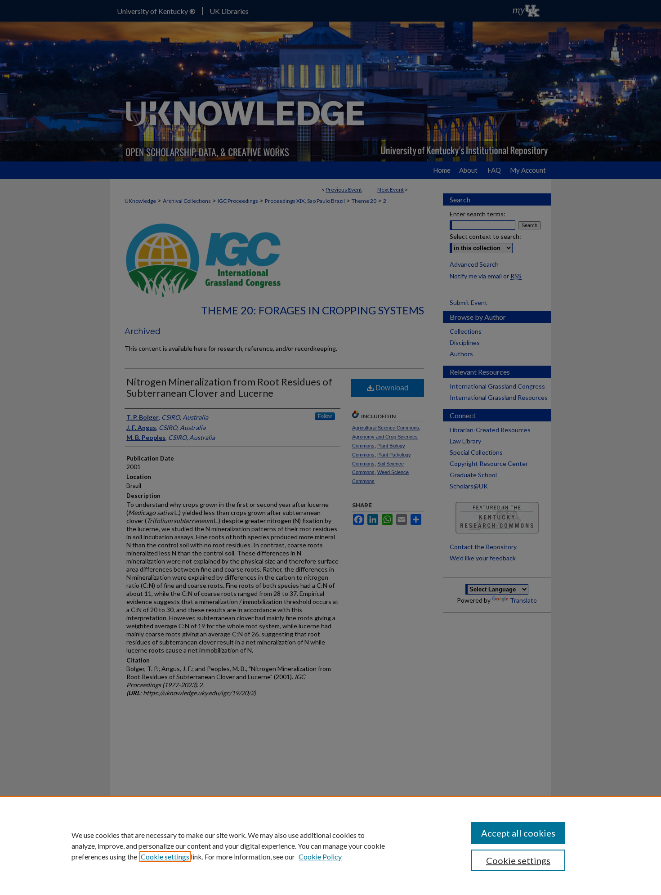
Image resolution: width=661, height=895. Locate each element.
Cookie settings (165, 856)
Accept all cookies (518, 833)
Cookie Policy (320, 856)
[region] (330, 845)
